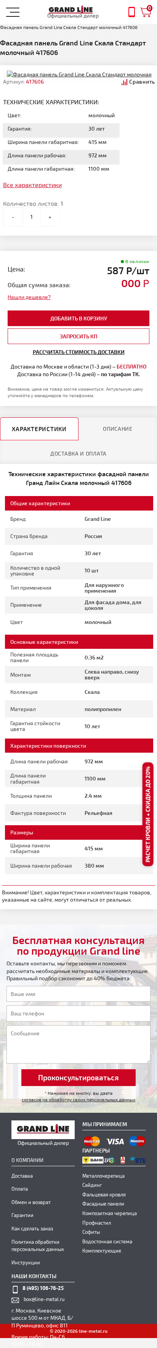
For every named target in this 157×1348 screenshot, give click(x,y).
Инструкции (25, 1262)
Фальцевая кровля (104, 1194)
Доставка (22, 1176)
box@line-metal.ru (44, 1299)
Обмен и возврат (31, 1202)
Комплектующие (101, 1251)
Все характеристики (32, 184)
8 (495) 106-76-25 (43, 1288)
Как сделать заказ (32, 1228)
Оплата (19, 1189)
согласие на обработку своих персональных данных (78, 1099)
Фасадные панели (103, 1204)
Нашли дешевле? (29, 297)
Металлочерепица (103, 1176)
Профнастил (96, 1223)
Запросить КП (78, 336)
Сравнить (142, 81)
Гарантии (22, 1215)
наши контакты (33, 1276)
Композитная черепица (109, 1213)
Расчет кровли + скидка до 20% (147, 814)
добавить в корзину (78, 318)
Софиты (91, 1232)
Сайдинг (92, 1185)
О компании (27, 1160)
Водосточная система (107, 1241)
